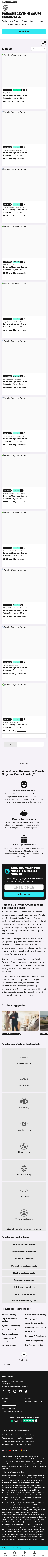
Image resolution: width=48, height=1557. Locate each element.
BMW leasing (24, 1152)
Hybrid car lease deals (24, 1287)
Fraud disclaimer (7, 1438)
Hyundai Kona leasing (11, 1326)
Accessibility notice (8, 1444)
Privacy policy (28, 1438)
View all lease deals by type (24, 1300)
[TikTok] (26, 1392)
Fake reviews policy (8, 1441)
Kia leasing (24, 1085)
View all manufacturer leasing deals (24, 1229)
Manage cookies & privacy (25, 1435)
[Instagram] (15, 1392)
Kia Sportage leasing (34, 1345)
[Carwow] (9, 2)
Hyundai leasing (24, 1130)
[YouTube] (20, 1392)
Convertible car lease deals (24, 1266)
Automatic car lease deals (24, 1251)
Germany (15, 1450)
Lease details (20, 101)
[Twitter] (9, 1392)
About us (5, 1398)
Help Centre (7, 1376)
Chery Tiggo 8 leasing (34, 1319)
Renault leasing (24, 1174)
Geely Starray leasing (34, 1323)
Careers (28, 1398)
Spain (25, 1450)
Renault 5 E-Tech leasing (35, 1336)
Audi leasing (24, 1197)
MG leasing (24, 1107)
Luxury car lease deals (24, 1294)
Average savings (7, 1475)
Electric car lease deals (24, 1273)
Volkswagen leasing (24, 1219)
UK (6, 1450)
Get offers (24, 31)
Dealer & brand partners (33, 1401)
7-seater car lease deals (24, 1244)
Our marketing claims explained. (15, 1472)
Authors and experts (9, 1405)
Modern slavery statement (25, 1441)
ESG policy (18, 1438)
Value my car (24, 894)
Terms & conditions (8, 1435)
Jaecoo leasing (24, 1063)
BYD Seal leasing (9, 1345)
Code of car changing (23, 1444)
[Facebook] (3, 1392)
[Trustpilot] (24, 1420)
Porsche (7, 1364)
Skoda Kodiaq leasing (34, 1341)
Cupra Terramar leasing (35, 1315)
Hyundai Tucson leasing (35, 1328)
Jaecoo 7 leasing (9, 1315)
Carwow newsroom (8, 1408)
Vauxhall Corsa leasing (11, 1330)
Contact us (6, 1401)
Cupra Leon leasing (10, 1334)
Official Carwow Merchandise (12, 1411)
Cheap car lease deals (24, 1259)
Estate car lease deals (24, 1280)
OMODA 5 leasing (32, 1332)
